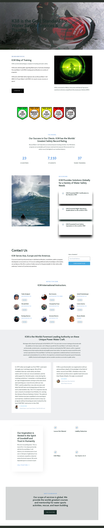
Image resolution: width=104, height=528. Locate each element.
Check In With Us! (79, 263)
